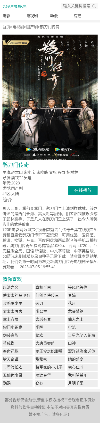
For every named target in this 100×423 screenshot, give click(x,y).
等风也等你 (77, 287)
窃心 (39, 383)
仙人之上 (75, 319)
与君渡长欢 (12, 367)
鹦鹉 (7, 383)
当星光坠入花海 (81, 335)
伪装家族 (10, 335)
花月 (72, 303)
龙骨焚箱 (75, 311)
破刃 (39, 303)
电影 (6, 16)
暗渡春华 (43, 375)
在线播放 (83, 190)
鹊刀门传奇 (49, 27)
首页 (6, 27)
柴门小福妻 (12, 327)
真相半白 (43, 287)
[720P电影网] (14, 6)
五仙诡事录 (12, 375)
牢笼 (72, 327)
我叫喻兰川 (77, 375)
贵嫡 (72, 295)
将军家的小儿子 (49, 367)
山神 (72, 343)
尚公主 (41, 311)
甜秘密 (41, 359)
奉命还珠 (10, 351)
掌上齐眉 (10, 319)
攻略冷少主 (12, 303)
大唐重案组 (45, 343)
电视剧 (32, 16)
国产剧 (32, 27)
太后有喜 (43, 319)
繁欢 (39, 335)
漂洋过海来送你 (81, 351)
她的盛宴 (75, 359)
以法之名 (10, 287)
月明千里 (75, 383)
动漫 (54, 16)
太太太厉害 (12, 311)
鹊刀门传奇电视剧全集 (74, 262)
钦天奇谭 (10, 359)
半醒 (39, 327)
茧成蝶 (9, 343)
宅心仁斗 (75, 367)
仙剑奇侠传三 (47, 295)
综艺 (78, 16)
